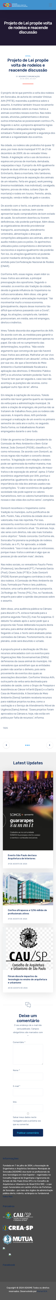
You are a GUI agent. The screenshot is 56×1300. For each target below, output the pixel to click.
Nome (16, 1070)
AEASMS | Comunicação (29, 76)
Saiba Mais (8, 1196)
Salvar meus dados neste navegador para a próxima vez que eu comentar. (27, 1121)
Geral (28, 56)
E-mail (16, 1086)
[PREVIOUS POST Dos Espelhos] (6, 745)
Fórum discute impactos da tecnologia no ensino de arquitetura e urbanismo (27, 979)
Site (15, 1102)
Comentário (19, 1042)
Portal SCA (42, 1291)
